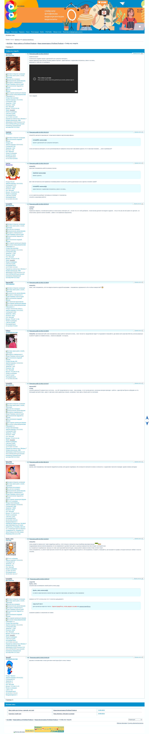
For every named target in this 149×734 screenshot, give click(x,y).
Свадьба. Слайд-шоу (15, 713)
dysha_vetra (9, 539)
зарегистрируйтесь (28, 39)
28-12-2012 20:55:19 (43, 204)
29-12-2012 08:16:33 (43, 462)
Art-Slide (9, 43)
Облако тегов (57, 32)
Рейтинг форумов (122, 723)
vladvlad (8, 132)
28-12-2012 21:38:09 (43, 282)
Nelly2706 (9, 462)
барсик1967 (9, 282)
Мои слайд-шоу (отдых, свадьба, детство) (21, 710)
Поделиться (33, 54)
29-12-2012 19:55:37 (43, 579)
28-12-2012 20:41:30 (43, 163)
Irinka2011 (9, 53)
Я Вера (8, 331)
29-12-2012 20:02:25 (43, 657)
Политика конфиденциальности (72, 32)
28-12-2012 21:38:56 (43, 331)
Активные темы (10, 35)
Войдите (17, 39)
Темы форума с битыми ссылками (63, 713)
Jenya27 (8, 657)
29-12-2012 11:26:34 (43, 539)
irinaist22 (12, 110)
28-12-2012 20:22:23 (43, 132)
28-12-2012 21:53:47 (43, 383)
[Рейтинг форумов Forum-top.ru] (29, 732)
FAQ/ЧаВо (48, 32)
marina (8, 163)
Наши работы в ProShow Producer (25, 43)
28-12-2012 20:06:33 (43, 54)
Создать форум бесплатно (135, 723)
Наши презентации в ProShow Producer (51, 43)
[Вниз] (147, 425)
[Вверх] (147, 419)
